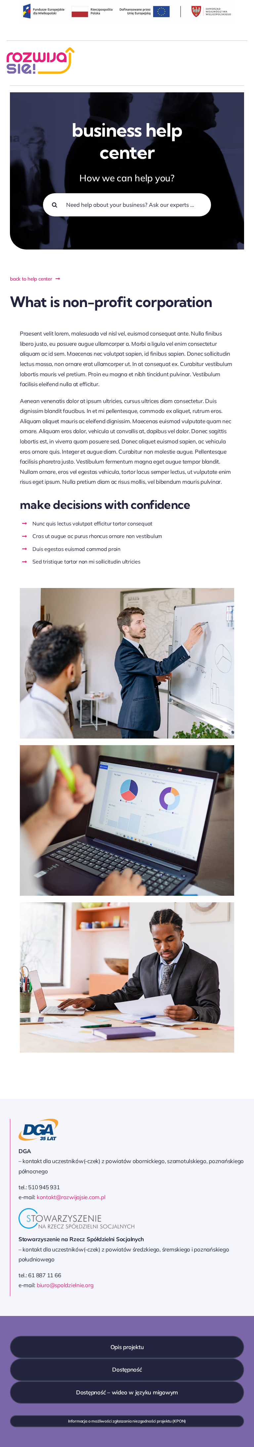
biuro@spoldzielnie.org (65, 1285)
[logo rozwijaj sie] (40, 50)
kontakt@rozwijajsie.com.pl (71, 1197)
